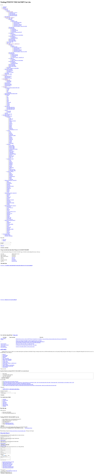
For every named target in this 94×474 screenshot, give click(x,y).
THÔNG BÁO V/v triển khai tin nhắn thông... (11, 389)
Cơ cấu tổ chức (5, 400)
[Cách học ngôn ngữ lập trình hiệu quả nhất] (10, 384)
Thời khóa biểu (7, 79)
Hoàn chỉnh (4, 373)
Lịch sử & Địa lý (12, 176)
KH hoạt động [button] (5, 78)
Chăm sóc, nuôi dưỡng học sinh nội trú (23, 383)
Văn (7, 98)
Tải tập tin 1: (16, 265)
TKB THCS (9, 80)
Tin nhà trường (5, 355)
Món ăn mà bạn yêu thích (7, 462)
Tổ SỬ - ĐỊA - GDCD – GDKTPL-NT (9, 363)
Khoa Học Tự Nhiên (10, 202)
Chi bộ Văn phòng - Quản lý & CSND (20, 26)
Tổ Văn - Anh (5, 361)
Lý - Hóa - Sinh (9, 18)
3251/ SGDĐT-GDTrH (3, 339)
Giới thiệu (4, 399)
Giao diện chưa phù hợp (6, 375)
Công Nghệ (9, 201)
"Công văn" (15, 335)
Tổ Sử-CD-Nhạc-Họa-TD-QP (16, 32)
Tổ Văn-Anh (13, 31)
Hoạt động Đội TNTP (11, 109)
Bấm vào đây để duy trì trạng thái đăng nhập (18, 430)
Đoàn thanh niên (12, 36)
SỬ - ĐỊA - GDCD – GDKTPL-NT (13, 43)
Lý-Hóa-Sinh (13, 29)
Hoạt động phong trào (11, 107)
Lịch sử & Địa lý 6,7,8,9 (13, 129)
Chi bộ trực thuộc (10, 11)
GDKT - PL (9, 217)
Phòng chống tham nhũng (7, 359)
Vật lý (8, 231)
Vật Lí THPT (11, 145)
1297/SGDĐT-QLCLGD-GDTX (4, 347)
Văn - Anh (9, 42)
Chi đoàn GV (13, 62)
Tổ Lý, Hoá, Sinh (6, 358)
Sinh (8, 101)
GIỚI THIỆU (3, 349)
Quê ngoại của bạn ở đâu (7, 465)
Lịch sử (8, 104)
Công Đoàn (7, 73)
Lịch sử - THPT (12, 148)
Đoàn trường (5, 356)
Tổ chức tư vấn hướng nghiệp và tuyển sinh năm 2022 (25, 346)
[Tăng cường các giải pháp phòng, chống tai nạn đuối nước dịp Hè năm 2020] (16, 385)
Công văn (13, 257)
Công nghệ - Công (12, 170)
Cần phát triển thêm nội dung (7, 374)
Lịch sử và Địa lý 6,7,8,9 (11, 211)
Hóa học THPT (12, 146)
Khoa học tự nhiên (12, 135)
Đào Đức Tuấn (14, 261)
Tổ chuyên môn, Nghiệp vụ (9, 17)
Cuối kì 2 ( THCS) (10, 171)
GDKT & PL (11, 167)
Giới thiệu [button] (4, 7)
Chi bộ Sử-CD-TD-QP (13, 15)
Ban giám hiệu (7, 16)
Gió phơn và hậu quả (14, 381)
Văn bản (6, 113)
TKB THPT (9, 81)
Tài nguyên (5, 402)
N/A (2, 455)
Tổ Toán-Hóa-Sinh (14, 30)
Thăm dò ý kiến (5, 405)
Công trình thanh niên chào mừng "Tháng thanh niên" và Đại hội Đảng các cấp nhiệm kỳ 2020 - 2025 (56, 382)
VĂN (8, 89)
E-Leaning (9, 112)
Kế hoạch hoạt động (8, 84)
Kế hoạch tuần (7, 82)
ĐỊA (8, 90)
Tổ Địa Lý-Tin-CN (14, 54)
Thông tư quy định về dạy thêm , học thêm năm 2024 (25, 343)
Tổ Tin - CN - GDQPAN (7, 360)
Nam (6, 455)
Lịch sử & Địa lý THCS (13, 149)
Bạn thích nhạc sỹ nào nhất (7, 464)
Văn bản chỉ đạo (7, 85)
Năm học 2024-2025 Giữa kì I (10, 220)
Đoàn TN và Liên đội (8, 69)
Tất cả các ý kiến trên (6, 376)
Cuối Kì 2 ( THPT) (10, 158)
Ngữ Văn (10, 123)
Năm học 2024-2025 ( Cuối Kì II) (10, 180)
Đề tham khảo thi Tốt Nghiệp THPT (11, 93)
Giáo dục (13, 258)
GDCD (8, 105)
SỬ (7, 91)
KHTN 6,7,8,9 (9, 213)
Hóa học (10, 125)
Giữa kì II (8, 144)
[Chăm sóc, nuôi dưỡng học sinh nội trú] (10, 383)
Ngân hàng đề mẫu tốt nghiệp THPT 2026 (12, 87)
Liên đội (4, 357)
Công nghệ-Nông (12, 169)
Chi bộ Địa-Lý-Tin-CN (13, 12)
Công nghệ (9, 102)
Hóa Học (10, 133)
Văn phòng (13, 34)
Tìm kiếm (4, 406)
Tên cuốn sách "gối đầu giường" (8, 466)
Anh (7, 99)
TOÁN (8, 88)
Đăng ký (8, 433)
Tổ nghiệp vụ (11, 33)
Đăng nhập (2, 433)
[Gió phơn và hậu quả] (7, 381)
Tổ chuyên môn (12, 28)
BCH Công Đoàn (12, 39)
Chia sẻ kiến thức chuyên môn (8, 366)
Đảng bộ (6, 9)
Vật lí (8, 192)
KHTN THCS (11, 151)
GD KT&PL (11, 143)
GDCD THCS (11, 153)
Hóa (7, 97)
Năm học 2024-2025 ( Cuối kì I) (10, 205)
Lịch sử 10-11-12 (10, 207)
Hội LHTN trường (14, 63)
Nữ (8, 455)
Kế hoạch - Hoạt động (8, 235)
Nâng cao (2, 245)
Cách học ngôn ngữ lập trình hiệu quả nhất (25, 384)
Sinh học (10, 127)
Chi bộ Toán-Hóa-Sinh (13, 14)
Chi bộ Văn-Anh (12, 13)
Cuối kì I (8, 130)
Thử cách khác (3, 440)
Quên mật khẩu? (3, 445)
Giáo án (6, 110)
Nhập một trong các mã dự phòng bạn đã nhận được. (9, 441)
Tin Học (10, 140)
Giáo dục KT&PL (10, 224)
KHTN (10, 126)
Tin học (8, 103)
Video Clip (4, 403)
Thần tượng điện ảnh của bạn (8, 463)
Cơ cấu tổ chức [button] (5, 8)
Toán (8, 95)
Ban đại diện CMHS (12, 40)
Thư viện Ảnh (7, 106)
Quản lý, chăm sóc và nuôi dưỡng (17, 35)
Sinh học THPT (12, 147)
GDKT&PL (9, 92)
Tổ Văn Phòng (5, 364)
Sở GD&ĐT (14, 259)
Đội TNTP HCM (12, 64)
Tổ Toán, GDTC (5, 362)
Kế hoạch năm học (8, 83)
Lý (7, 96)
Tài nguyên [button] (5, 86)
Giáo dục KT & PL (12, 120)
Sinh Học (10, 137)
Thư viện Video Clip (8, 114)
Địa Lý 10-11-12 (10, 219)
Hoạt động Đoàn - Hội (11, 108)
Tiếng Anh (11, 128)
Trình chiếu (9, 111)
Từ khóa (1, 243)
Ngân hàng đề (7, 94)
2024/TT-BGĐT (3, 343)
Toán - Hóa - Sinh (10, 41)
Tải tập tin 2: (8, 299)
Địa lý (8, 100)
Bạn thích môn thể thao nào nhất (8, 461)
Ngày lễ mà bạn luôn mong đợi (8, 467)
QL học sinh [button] (5, 75)
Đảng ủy (8, 10)
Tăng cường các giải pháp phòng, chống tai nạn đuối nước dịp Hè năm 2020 (43, 385)
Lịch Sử (8, 197)
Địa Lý (10, 136)
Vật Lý (10, 132)
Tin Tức (4, 401)
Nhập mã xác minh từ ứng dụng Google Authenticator (9, 438)
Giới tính (1, 454)
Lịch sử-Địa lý (9, 183)
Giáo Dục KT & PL (10, 199)
